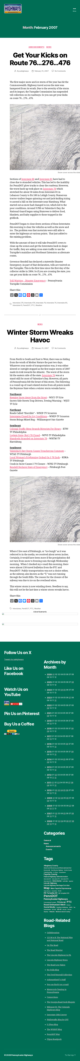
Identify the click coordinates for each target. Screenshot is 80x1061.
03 (58, 782)
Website (52, 911)
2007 (49, 813)
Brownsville (47, 870)
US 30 (54, 909)
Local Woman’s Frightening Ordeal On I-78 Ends (35, 457)
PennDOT (26, 305)
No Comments (60, 71)
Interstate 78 (49, 188)
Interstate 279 (56, 879)
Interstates (17, 608)
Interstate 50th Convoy (57, 1015)
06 (67, 744)
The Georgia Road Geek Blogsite (61, 1002)
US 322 (69, 909)
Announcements (36, 47)
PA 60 (59, 891)
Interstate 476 (29, 303)
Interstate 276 (18, 303)
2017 (49, 736)
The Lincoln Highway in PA (59, 955)
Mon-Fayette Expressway (61, 888)
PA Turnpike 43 (50, 893)
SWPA (70, 907)
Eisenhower (62, 872)
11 (53, 778)
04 (62, 690)
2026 (49, 674)
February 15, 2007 (42, 71)
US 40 (59, 909)
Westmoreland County (63, 911)
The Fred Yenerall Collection (59, 975)
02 (56, 775)
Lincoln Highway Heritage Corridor (57, 885)
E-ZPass (55, 872)
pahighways (24, 71)
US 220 (64, 909)
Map (47, 888)
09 (48, 708)
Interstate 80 (27, 179)
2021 (49, 713)
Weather (39, 305)
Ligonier (71, 881)
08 (72, 682)
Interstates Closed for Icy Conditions (28, 416)
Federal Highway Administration (56, 877)
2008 (49, 806)
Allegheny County (51, 866)
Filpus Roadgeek (54, 1039)
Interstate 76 (41, 303)
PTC (33, 305)
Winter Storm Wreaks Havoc (40, 336)
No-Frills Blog (53, 970)
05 (64, 690)
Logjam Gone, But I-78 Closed (25, 435)
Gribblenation (53, 933)
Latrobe (65, 881)
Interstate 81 (45, 179)
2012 (49, 775)
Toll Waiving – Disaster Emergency (28, 280)
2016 (49, 744)
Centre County (68, 870)
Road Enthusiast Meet (55, 904)
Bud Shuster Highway (57, 870)
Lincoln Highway (50, 883)
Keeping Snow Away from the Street (28, 397)
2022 (49, 705)
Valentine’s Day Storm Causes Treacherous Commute (37, 451)
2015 (49, 752)
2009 (49, 798)
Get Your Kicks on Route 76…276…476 (40, 59)
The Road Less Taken (56, 965)
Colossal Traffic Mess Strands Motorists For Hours (35, 429)
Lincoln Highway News (57, 960)
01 (53, 674)
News (48, 47)
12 (55, 700)
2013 (49, 767)
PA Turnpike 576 (63, 893)
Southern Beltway (62, 907)
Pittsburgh (61, 902)
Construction (48, 872)
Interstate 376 (64, 879)
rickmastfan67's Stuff (56, 980)
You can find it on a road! (58, 984)
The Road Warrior (55, 950)
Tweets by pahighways (14, 659)
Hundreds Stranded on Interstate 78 (28, 438)
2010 (49, 790)
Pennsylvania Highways (56, 899)
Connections (52, 997)
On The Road (52, 945)
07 (70, 697)
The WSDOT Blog (54, 1029)
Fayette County (50, 874)
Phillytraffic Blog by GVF (58, 1020)
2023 (49, 697)
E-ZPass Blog (52, 1024)
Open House (47, 891)
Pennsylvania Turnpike (50, 902)
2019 (49, 721)
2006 (49, 821)
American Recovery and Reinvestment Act (57, 868)
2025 (49, 682)
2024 (49, 690)
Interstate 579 (47, 881)
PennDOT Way (53, 1034)
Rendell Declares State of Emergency (29, 467)
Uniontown (47, 909)
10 (51, 723)
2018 (49, 728)
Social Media (49, 907)
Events (49, 849)
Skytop (68, 905)
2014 (49, 759)
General (47, 840)
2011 (49, 782)
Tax (74, 907)
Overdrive (54, 891)
